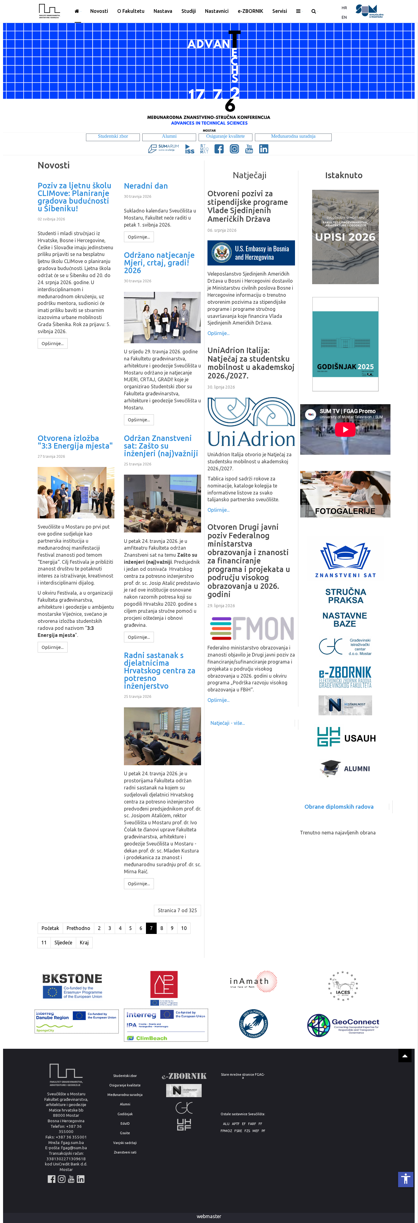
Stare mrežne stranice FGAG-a (243, 1076)
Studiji (188, 11)
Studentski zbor (125, 1076)
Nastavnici (217, 11)
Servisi (279, 11)
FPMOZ (226, 1131)
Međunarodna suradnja (125, 1095)
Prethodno (78, 928)
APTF (236, 1124)
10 (184, 928)
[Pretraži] (315, 11)
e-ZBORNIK (250, 11)
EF (244, 1124)
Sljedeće (63, 942)
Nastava (163, 11)
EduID (125, 1123)
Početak (50, 928)
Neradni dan (146, 186)
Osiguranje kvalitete (125, 1085)
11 (44, 942)
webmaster (209, 1216)
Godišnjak (125, 1114)
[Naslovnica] (78, 11)
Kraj (84, 942)
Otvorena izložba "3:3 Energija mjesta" (75, 442)
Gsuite (125, 1133)
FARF (252, 1124)
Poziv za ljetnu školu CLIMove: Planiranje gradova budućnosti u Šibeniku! (74, 197)
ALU (226, 1124)
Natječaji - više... (228, 723)
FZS (247, 1131)
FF (260, 1124)
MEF (255, 1131)
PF (263, 1131)
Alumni (125, 1104)
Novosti (99, 11)
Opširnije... (218, 333)
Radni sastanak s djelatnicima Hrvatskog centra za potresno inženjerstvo (160, 671)
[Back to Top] (405, 1055)
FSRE (238, 1131)
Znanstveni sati (125, 1152)
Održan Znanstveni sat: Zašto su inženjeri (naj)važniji (161, 446)
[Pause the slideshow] (396, 78)
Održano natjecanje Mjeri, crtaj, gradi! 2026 (159, 262)
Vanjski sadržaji (125, 1143)
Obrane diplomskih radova (339, 807)
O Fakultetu (130, 11)
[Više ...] (299, 11)
